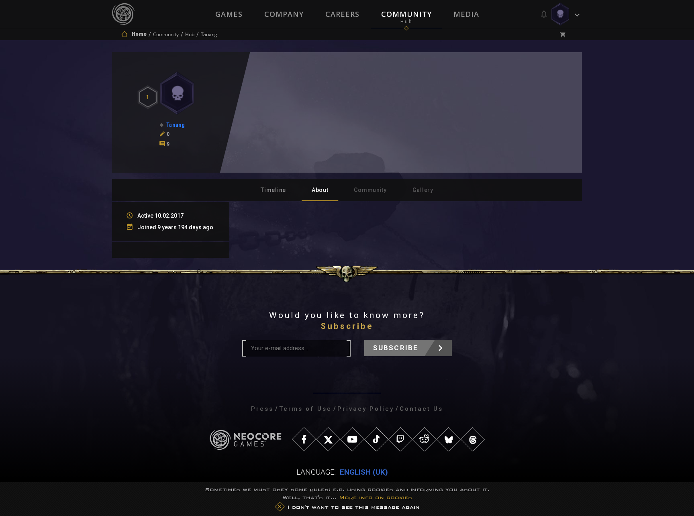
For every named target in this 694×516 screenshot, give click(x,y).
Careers (342, 14)
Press (262, 408)
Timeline (273, 190)
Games (229, 14)
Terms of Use (305, 408)
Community (406, 14)
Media (466, 14)
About (320, 190)
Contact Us (421, 408)
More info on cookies (375, 497)
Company (284, 14)
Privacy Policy (365, 408)
